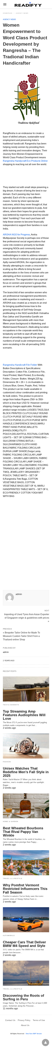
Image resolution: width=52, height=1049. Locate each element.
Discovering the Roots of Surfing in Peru (23, 997)
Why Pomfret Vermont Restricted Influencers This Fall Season (25, 888)
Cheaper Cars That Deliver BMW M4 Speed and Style (24, 944)
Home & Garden (10, 821)
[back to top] (45, 1042)
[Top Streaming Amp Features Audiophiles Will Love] (26, 688)
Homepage (7, 13)
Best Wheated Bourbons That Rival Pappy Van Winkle (23, 831)
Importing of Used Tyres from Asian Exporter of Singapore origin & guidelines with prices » (26, 617)
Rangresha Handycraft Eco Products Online (25, 161)
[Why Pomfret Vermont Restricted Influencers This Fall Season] (26, 862)
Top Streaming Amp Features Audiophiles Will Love (24, 714)
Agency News (22, 13)
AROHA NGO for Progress (16, 234)
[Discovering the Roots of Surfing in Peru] (26, 973)
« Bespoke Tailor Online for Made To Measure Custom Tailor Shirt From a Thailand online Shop (21, 636)
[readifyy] (28, 4)
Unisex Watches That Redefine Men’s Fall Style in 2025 (26, 772)
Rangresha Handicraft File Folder (20, 365)
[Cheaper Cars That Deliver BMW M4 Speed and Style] (26, 919)
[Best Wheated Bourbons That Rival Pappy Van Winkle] (26, 805)
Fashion (7, 762)
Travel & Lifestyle (12, 878)
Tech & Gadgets (11, 705)
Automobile (9, 935)
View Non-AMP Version (34, 1033)
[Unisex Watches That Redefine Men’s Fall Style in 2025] (26, 745)
